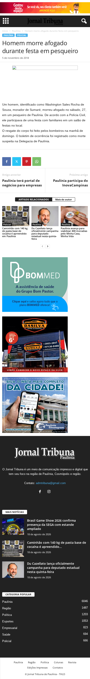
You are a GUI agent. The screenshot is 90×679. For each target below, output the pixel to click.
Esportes (8, 621)
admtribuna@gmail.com (51, 483)
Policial (21, 35)
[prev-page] (42, 246)
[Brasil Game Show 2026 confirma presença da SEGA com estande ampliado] (13, 526)
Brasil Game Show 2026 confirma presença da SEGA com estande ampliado (51, 524)
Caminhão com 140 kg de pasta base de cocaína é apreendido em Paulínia (15, 232)
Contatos (58, 667)
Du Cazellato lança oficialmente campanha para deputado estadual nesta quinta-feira (44, 233)
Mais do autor (63, 199)
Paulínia (16, 30)
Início (5, 30)
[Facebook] (6, 161)
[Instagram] (49, 492)
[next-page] (47, 246)
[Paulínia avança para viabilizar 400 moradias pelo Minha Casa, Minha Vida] (74, 216)
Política (7, 614)
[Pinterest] (26, 161)
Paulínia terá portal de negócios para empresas (22, 182)
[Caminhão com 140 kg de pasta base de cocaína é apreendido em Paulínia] (15, 216)
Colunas (58, 662)
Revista (72, 662)
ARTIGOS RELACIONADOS (34, 199)
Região (6, 608)
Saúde (6, 634)
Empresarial (9, 628)
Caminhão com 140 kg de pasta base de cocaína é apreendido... (56, 544)
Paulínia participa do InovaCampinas (70, 182)
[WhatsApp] (36, 161)
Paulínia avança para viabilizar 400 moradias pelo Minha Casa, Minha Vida (74, 232)
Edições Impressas (37, 667)
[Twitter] (16, 161)
